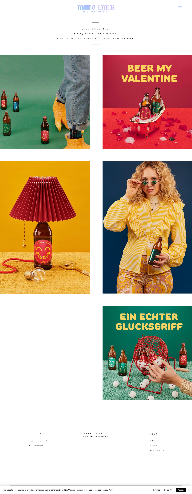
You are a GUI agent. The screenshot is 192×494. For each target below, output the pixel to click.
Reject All (168, 489)
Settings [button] (156, 489)
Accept (181, 489)
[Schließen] (188, 490)
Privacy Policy (107, 489)
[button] (180, 7)
